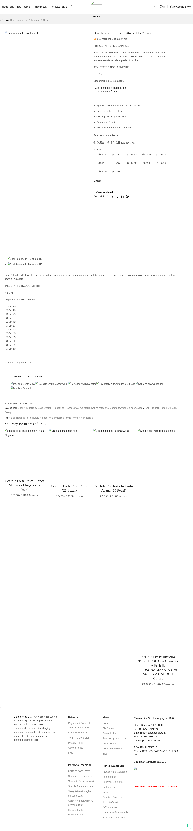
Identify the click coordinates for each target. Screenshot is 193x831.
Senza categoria (100, 408)
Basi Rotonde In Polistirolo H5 (27, 417)
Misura (97, 149)
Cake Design (45, 408)
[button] (102, 154)
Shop (5, 20)
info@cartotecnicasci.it (153, 732)
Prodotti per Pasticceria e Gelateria (71, 408)
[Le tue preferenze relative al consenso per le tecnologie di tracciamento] (188, 826)
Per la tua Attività (59, 6)
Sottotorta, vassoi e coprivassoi (126, 408)
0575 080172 (151, 736)
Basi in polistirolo (27, 408)
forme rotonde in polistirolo (79, 417)
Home (5, 6)
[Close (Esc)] (0, 707)
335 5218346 (153, 740)
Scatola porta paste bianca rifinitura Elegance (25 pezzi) (24, 485)
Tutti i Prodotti (151, 408)
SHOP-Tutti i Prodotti (20, 6)
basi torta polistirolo (54, 417)
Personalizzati (40, 6)
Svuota (97, 180)
